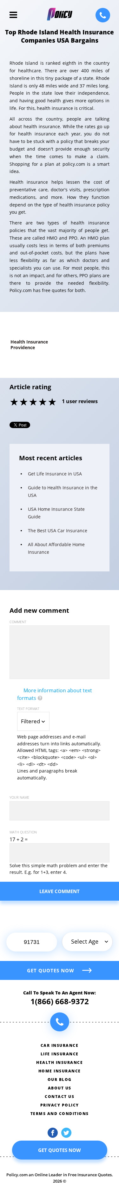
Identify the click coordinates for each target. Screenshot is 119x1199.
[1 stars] (14, 402)
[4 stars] (43, 402)
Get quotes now (50, 970)
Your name (19, 797)
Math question (23, 832)
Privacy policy (59, 1105)
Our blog (60, 1079)
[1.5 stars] (19, 402)
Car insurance (60, 1045)
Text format (28, 708)
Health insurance (59, 1062)
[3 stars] (33, 402)
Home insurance (59, 1071)
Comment (18, 621)
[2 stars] (24, 402)
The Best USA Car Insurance (57, 531)
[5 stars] (52, 402)
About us (59, 1088)
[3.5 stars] (38, 402)
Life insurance (60, 1054)
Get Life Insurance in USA (55, 474)
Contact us (59, 1096)
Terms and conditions (59, 1113)
